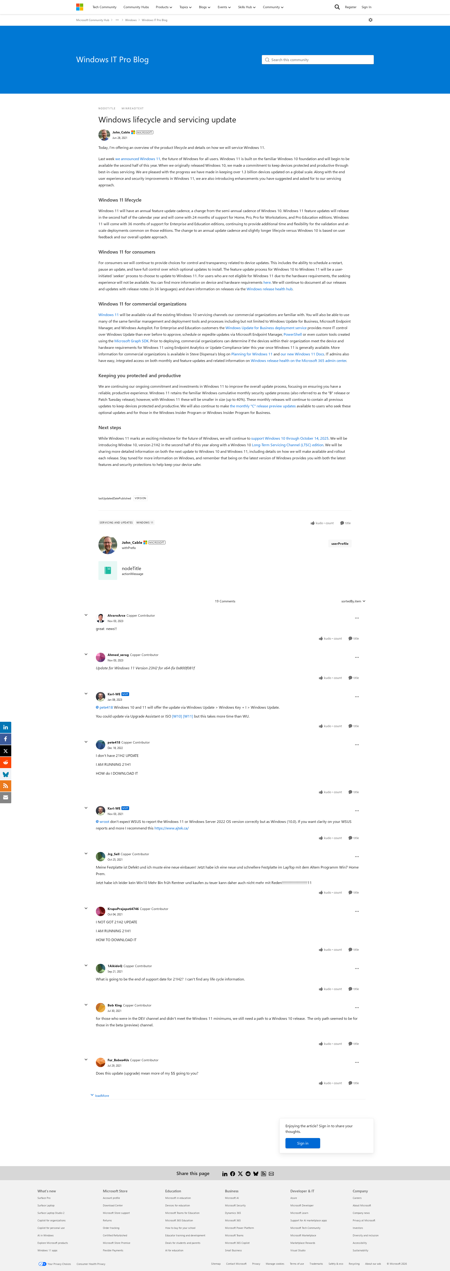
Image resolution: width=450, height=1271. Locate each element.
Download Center (113, 1205)
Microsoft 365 (233, 1220)
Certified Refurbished (115, 1235)
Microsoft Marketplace (303, 1235)
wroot (104, 821)
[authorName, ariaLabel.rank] (104, 135)
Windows (131, 20)
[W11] (188, 716)
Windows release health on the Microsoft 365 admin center (298, 360)
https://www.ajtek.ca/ (171, 827)
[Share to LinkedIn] (224, 1173)
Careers (357, 1198)
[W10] (177, 716)
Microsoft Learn (299, 1213)
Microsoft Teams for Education (182, 1213)
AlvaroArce (116, 615)
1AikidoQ (115, 966)
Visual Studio (297, 1250)
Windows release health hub (269, 288)
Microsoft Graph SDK (131, 340)
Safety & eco (336, 1263)
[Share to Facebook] (232, 1173)
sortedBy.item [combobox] (351, 601)
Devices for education (177, 1205)
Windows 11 (108, 314)
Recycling (354, 1263)
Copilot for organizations (52, 1220)
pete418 (106, 707)
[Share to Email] (271, 1173)
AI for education (174, 1250)
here (267, 282)
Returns (107, 1220)
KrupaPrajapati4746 (123, 908)
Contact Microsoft (236, 1263)
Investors (358, 1228)
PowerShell (293, 334)
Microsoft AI (232, 1198)
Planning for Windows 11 (252, 353)
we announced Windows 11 (137, 158)
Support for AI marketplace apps (308, 1220)
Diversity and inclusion (366, 1235)
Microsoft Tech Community (305, 1228)
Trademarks (316, 1263)
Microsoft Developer (302, 1205)
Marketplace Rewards (302, 1243)
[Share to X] (240, 1173)
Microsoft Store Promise (116, 1243)
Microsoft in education (178, 1198)
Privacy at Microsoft (364, 1220)
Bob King (115, 1005)
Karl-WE (114, 694)
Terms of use (297, 1263)
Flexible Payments (113, 1250)
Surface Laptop (46, 1205)
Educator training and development (185, 1235)
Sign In (366, 7)
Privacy (256, 1263)
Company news (361, 1213)
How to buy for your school (180, 1228)
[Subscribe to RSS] (263, 1173)
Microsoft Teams (234, 1235)
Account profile (111, 1198)
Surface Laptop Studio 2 (51, 1213)
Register (350, 7)
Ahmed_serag (118, 654)
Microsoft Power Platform (239, 1228)
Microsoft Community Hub (92, 20)
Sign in (302, 1143)
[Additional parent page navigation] (117, 20)
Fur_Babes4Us (118, 1060)
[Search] (337, 7)
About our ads (373, 1263)
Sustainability (360, 1250)
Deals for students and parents (182, 1243)
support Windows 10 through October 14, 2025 (290, 438)
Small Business (233, 1250)
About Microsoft (362, 1205)
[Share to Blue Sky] (255, 1173)
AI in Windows (46, 1235)
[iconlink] (107, 570)
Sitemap (216, 1263)
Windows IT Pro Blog (154, 20)
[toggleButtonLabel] (370, 20)
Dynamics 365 (233, 1213)
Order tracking (111, 1228)
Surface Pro (44, 1198)
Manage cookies (275, 1263)
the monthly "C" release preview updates (263, 405)
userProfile (340, 543)
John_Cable (121, 132)
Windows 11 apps (47, 1250)
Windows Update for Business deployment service (266, 327)
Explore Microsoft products (53, 1243)
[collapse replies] (86, 615)
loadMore (102, 1095)
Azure (293, 1198)
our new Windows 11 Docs (302, 353)
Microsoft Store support (116, 1213)
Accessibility (360, 1243)
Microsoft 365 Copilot (237, 1243)
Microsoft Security (235, 1205)
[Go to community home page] (79, 7)
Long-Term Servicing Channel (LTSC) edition (287, 444)
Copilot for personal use (51, 1228)
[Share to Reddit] (248, 1173)
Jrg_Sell (114, 854)
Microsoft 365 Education (179, 1220)
